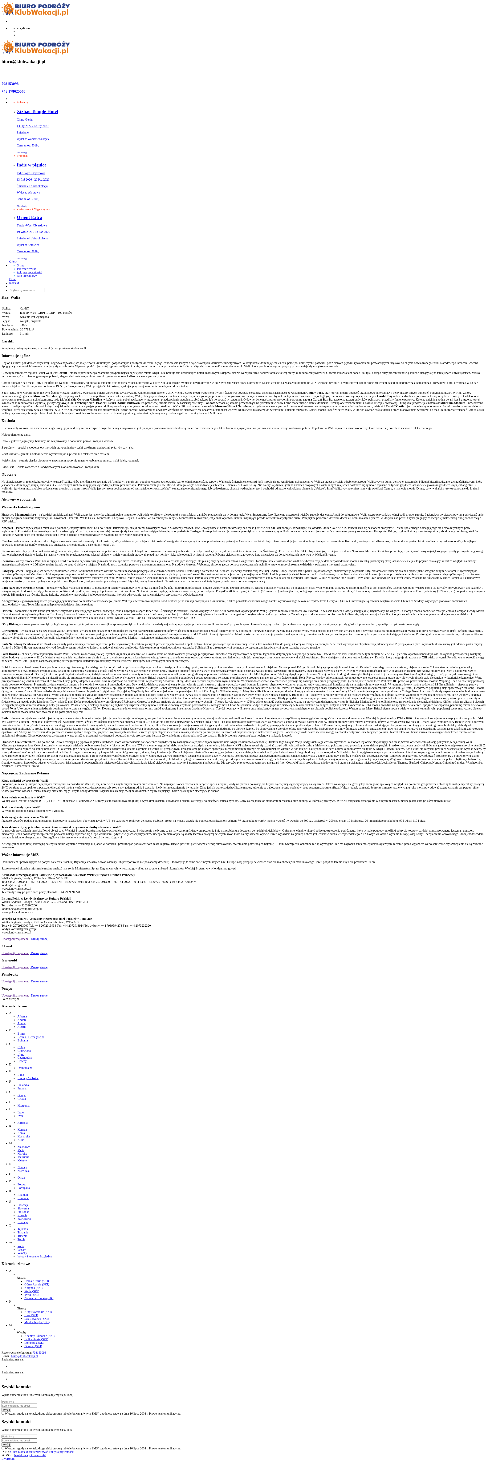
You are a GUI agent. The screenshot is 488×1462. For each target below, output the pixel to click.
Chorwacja (24, 1050)
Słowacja (23, 1205)
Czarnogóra (25, 1057)
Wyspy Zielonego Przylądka (35, 1256)
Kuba (21, 1139)
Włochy (22, 1253)
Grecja (22, 1095)
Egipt (21, 1074)
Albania (22, 1016)
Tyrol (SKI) (31, 1294)
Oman (21, 1177)
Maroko (22, 1153)
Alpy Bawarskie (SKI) (38, 1311)
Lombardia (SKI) (34, 1342)
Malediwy (24, 1146)
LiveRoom (8, 1458)
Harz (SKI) (31, 1315)
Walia (21, 1246)
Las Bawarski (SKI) (36, 1318)
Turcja (21, 1239)
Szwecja (23, 1222)
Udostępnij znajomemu (15, 939)
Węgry (22, 1249)
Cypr (21, 1054)
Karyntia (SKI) (33, 1287)
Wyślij (6, 1409)
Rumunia (23, 1198)
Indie (21, 1112)
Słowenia (23, 1208)
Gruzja (22, 1098)
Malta (21, 1150)
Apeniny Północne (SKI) (39, 1335)
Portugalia (24, 1187)
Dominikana (25, 1067)
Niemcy (22, 1167)
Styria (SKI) (31, 1291)
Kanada (22, 1129)
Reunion (23, 1194)
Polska (22, 1184)
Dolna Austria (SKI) (36, 1281)
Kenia (21, 1133)
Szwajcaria (24, 1218)
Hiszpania (24, 1105)
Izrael (21, 1115)
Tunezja (22, 1235)
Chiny (21, 1047)
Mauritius (23, 1157)
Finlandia (23, 1085)
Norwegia (24, 1170)
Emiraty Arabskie (28, 1078)
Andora (21, 1019)
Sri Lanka (23, 1211)
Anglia (21, 1023)
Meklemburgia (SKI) (37, 1322)
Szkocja (22, 1215)
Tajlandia (23, 1229)
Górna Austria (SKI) (36, 1284)
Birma (21, 1033)
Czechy (22, 1061)
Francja (22, 1088)
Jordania (23, 1122)
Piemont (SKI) (33, 1346)
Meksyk (22, 1160)
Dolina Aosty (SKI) (36, 1339)
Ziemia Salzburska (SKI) (39, 1298)
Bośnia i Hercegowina (31, 1037)
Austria (21, 1026)
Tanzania (23, 1232)
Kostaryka (24, 1136)
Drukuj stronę (38, 939)
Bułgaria (23, 1040)
